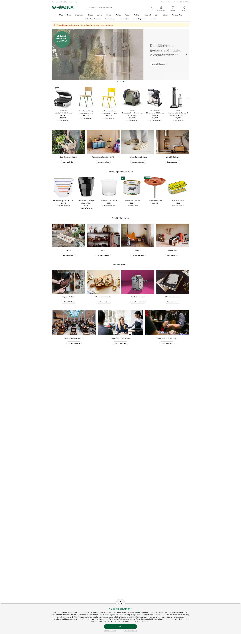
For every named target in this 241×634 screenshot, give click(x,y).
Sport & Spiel (173, 250)
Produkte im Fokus (138, 297)
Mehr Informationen (130, 631)
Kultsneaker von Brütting (138, 157)
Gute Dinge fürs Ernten (68, 157)
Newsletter (74, 2)
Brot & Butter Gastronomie (120, 338)
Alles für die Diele (172, 157)
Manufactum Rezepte (103, 297)
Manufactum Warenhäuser (74, 338)
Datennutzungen (133, 612)
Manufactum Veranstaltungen (167, 338)
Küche (103, 250)
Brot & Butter (65, 2)
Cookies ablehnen (110, 631)
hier (172, 619)
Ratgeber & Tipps (68, 297)
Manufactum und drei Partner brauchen (69, 612)
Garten (68, 250)
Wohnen (138, 250)
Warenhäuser (55, 2)
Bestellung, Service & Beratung (175, 2)
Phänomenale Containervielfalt (103, 157)
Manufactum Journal (172, 297)
